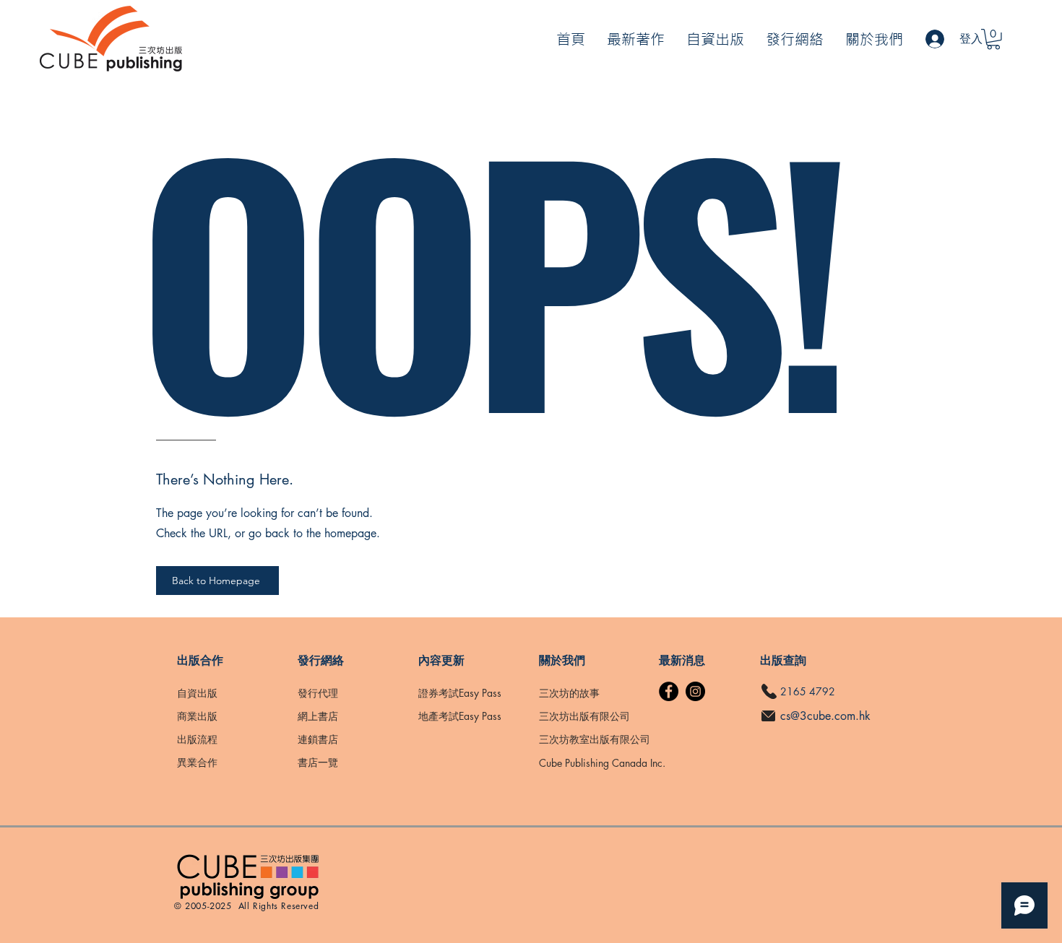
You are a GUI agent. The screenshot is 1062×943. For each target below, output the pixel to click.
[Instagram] (695, 691)
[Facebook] (668, 691)
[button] (993, 39)
